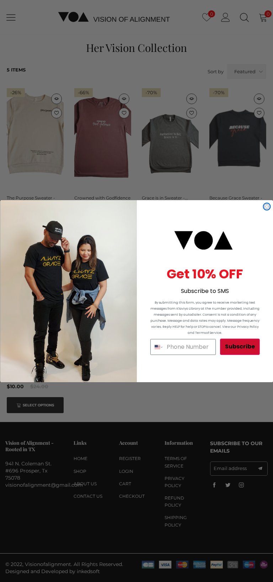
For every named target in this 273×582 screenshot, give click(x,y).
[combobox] (156, 346)
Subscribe (240, 346)
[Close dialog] (266, 206)
